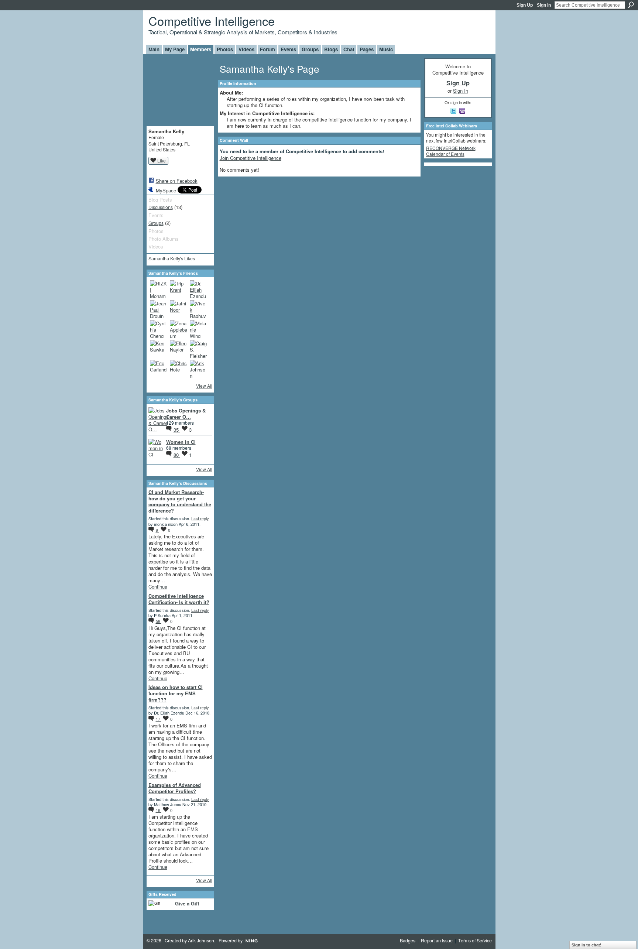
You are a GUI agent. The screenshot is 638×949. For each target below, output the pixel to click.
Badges (407, 940)
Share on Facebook (177, 180)
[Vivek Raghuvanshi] (198, 309)
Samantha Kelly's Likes (171, 258)
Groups (156, 223)
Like (161, 160)
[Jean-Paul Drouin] (159, 309)
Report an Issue (437, 940)
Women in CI (181, 441)
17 (158, 719)
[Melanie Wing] (198, 329)
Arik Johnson (201, 940)
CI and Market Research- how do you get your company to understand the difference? (179, 501)
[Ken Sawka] (159, 349)
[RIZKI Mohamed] (159, 289)
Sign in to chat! (586, 945)
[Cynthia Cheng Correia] (159, 329)
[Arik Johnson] (198, 369)
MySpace (166, 190)
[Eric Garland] (159, 369)
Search (631, 4)
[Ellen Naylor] (179, 349)
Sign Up (525, 5)
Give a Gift (187, 903)
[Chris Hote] (179, 369)
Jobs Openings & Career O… (186, 413)
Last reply (200, 518)
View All (204, 386)
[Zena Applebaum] (179, 329)
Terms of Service (475, 940)
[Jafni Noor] (179, 309)
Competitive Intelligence (211, 20)
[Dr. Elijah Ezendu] (198, 289)
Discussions (160, 207)
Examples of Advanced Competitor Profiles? (174, 788)
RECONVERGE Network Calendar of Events (451, 151)
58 (158, 621)
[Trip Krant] (179, 289)
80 (177, 454)
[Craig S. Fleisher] (198, 349)
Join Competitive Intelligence (250, 157)
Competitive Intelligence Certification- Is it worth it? (178, 599)
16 (158, 810)
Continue (157, 586)
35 (177, 429)
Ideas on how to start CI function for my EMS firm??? (175, 693)
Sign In (544, 5)
